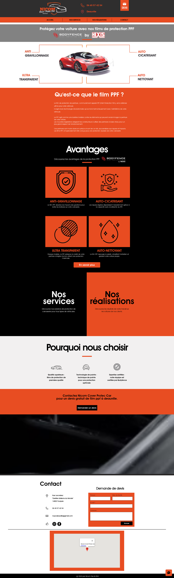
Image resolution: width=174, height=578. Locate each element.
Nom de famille (117, 495)
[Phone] (82, 5)
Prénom (92, 495)
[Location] (82, 11)
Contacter (93, 510)
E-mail (92, 502)
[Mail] (124, 4)
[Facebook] (59, 524)
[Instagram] (54, 524)
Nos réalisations (112, 297)
